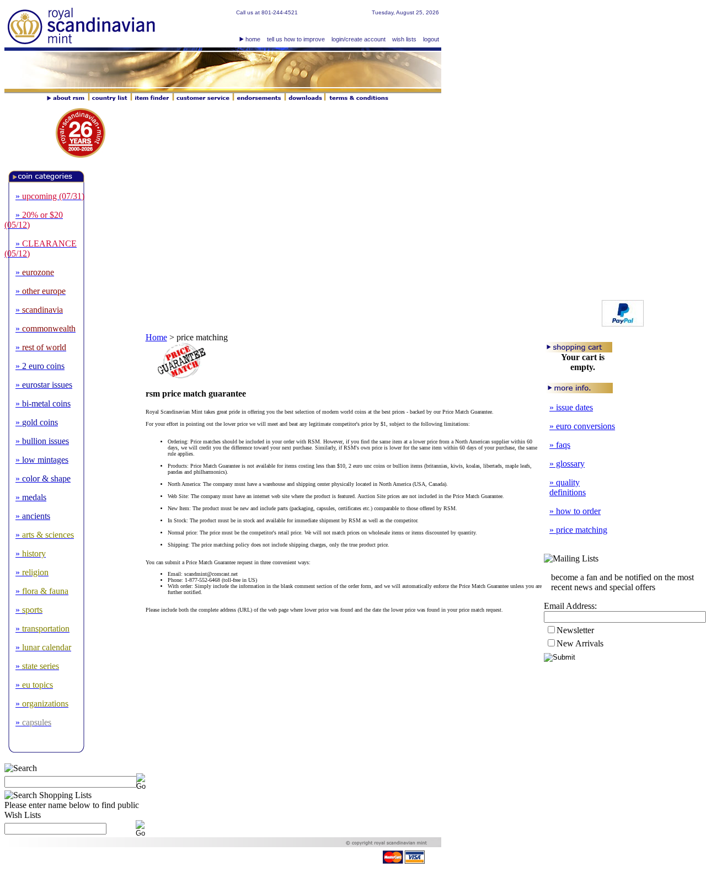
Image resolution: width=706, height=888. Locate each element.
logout (431, 39)
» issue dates (571, 407)
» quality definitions (567, 487)
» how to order (575, 511)
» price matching (578, 529)
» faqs (559, 445)
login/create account (358, 39)
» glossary (567, 463)
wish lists (404, 39)
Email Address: (570, 606)
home (252, 39)
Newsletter (575, 630)
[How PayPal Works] (623, 323)
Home (156, 337)
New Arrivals (580, 643)
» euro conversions (582, 426)
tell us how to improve (296, 39)
